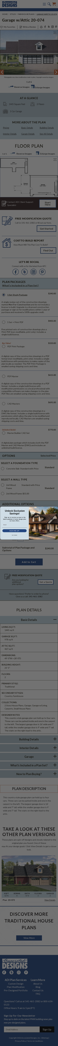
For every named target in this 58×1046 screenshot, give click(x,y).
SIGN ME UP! (14, 530)
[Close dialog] (56, 508)
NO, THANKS (14, 535)
